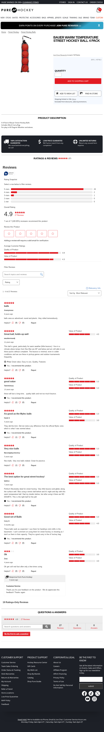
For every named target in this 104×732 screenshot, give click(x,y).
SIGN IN (71, 2)
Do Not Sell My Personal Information (63, 686)
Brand (86, 17)
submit (91, 686)
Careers (56, 666)
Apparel (50, 17)
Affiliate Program (60, 670)
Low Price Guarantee (9, 696)
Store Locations (7, 693)
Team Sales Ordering (9, 666)
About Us (57, 662)
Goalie (65, 17)
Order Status (96, 2)
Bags (44, 17)
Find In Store (91, 93)
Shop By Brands (33, 674)
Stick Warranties (7, 674)
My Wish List (32, 670)
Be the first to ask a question (16, 634)
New (2, 17)
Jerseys (58, 17)
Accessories (35, 17)
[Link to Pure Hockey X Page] (98, 695)
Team (92, 17)
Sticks (8, 17)
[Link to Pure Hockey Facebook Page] (84, 695)
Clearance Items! (30, 2)
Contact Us (82, 2)
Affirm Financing (59, 674)
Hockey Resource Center (37, 662)
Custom (99, 17)
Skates (15, 17)
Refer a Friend (6, 689)
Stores (62, 2)
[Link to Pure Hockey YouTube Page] (87, 700)
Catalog (30, 677)
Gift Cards (31, 666)
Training (73, 17)
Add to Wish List (67, 93)
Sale (80, 17)
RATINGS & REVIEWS (52, 158)
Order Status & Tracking (10, 670)
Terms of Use (58, 681)
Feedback (5, 704)
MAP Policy (5, 700)
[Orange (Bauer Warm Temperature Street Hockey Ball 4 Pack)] (26, 54)
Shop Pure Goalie (34, 681)
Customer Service (8, 662)
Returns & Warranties (10, 677)
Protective (24, 17)
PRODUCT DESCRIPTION (52, 118)
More (74, 99)
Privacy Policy (58, 677)
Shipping (4, 685)
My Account (6, 681)
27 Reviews (26, 619)
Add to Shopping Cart (78, 81)
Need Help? (22, 719)
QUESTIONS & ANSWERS (52, 612)
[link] (9, 619)
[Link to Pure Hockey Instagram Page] (94, 700)
